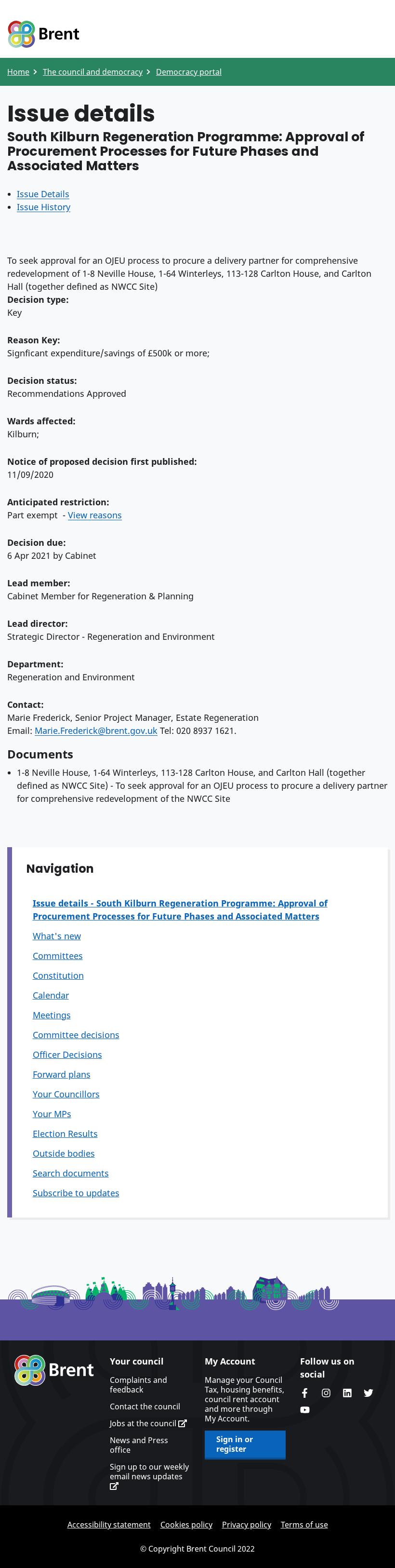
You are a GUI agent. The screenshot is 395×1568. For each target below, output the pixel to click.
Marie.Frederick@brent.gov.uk (96, 730)
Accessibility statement (109, 1524)
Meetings (52, 1015)
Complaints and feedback (138, 1384)
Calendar (51, 995)
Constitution (58, 975)
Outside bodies (64, 1153)
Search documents (71, 1173)
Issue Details (43, 194)
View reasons (95, 515)
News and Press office (139, 1445)
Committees (58, 955)
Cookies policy (186, 1524)
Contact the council (145, 1406)
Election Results (65, 1133)
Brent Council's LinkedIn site (347, 1393)
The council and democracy (93, 72)
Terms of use (304, 1524)
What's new (57, 936)
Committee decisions (76, 1035)
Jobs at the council (144, 1423)
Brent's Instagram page (326, 1393)
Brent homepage (54, 1370)
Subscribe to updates (76, 1193)
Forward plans (62, 1074)
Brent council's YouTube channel (305, 1410)
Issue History (43, 207)
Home (18, 72)
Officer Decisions (67, 1054)
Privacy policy (246, 1524)
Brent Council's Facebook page (305, 1393)
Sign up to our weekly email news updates (149, 1472)
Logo (43, 34)
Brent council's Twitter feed (368, 1393)
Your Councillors (66, 1094)
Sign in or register (234, 1444)
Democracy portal (189, 72)
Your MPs (52, 1114)
